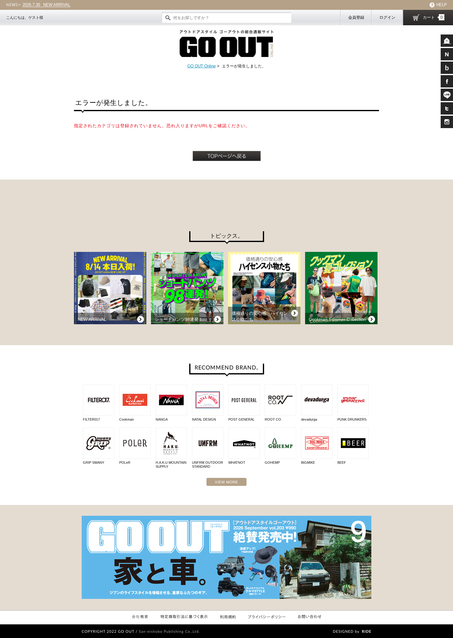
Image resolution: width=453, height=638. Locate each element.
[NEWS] (447, 54)
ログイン (387, 17)
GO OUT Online (201, 66)
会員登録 (356, 17)
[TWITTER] (447, 108)
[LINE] (447, 95)
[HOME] (447, 40)
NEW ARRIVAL (46, 5)
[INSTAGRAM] (447, 122)
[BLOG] (447, 68)
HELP (441, 4)
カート (433, 17)
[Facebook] (447, 81)
